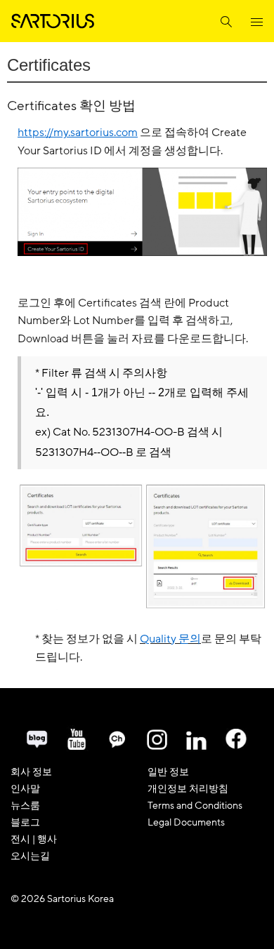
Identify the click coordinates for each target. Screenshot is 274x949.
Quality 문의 (170, 639)
